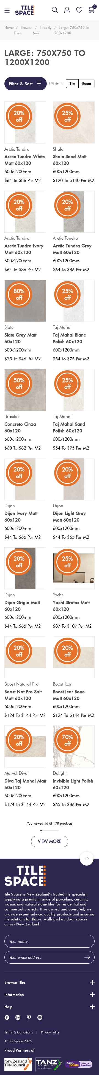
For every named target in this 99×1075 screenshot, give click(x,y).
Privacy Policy (50, 1032)
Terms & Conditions (18, 1032)
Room (86, 83)
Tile (72, 83)
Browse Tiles (15, 982)
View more (49, 841)
